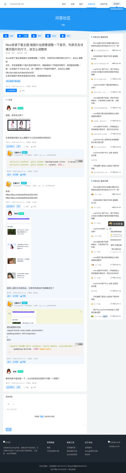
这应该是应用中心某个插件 (102, 172)
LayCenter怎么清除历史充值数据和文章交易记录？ (105, 140)
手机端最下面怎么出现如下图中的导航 (105, 167)
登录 (41, 416)
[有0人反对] (18, 146)
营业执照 (72, 469)
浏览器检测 (71, 447)
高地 (13, 53)
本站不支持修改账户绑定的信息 (104, 64)
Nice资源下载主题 (14, 58)
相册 (48, 447)
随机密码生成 (72, 451)
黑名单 (87, 454)
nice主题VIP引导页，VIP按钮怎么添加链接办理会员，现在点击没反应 (105, 127)
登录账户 (117, 4)
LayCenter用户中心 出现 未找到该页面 (104, 154)
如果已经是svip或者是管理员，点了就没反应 (108, 134)
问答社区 (91, 4)
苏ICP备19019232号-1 (59, 469)
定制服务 (88, 447)
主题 (72, 4)
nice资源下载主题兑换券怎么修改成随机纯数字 (105, 114)
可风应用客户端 (53, 451)
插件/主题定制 (116, 245)
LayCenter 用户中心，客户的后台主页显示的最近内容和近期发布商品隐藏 (105, 72)
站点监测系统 (72, 454)
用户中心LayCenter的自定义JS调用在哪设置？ (105, 311)
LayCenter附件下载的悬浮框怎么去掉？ (105, 86)
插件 (81, 4)
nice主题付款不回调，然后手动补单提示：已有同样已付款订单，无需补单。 (105, 100)
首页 (64, 4)
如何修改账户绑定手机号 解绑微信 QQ (104, 57)
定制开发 (104, 4)
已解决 (105, 316)
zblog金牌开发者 (91, 451)
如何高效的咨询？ (116, 240)
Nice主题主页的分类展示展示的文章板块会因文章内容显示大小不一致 (105, 44)
